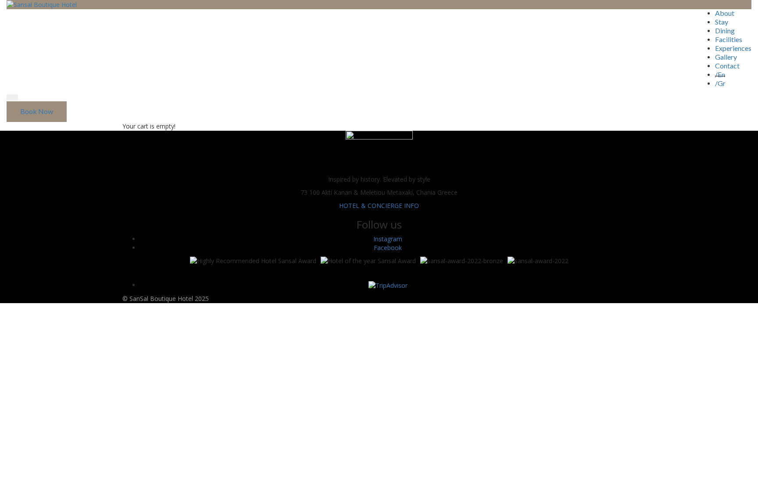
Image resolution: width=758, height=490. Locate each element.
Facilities (728, 39)
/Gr (720, 83)
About (724, 13)
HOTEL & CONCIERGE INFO (379, 205)
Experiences (733, 48)
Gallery (726, 57)
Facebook (388, 247)
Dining (725, 30)
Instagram (387, 239)
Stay (721, 22)
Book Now (36, 111)
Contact (727, 65)
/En (720, 74)
